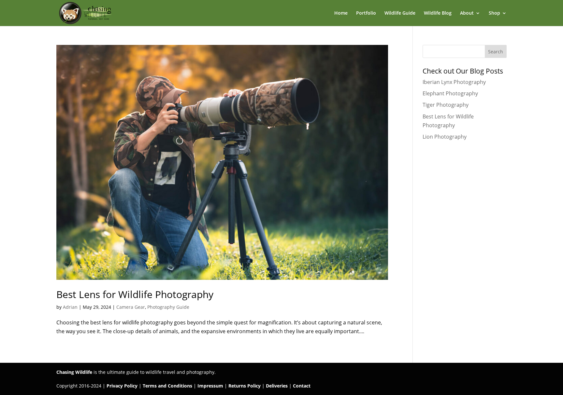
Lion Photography (445, 136)
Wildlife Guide (399, 13)
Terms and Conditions (167, 386)
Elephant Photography (450, 93)
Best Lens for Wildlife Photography (134, 294)
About (467, 13)
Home (341, 13)
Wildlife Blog (438, 13)
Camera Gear (130, 307)
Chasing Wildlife (74, 372)
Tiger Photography (446, 104)
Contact (301, 386)
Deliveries (277, 386)
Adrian (70, 307)
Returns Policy (244, 386)
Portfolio (366, 13)
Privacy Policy (122, 386)
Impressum (210, 386)
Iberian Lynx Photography (454, 82)
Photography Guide (168, 307)
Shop (494, 13)
